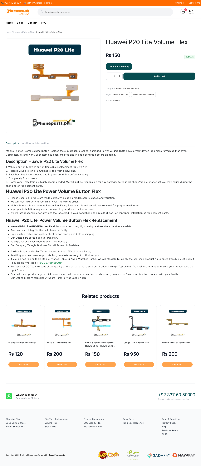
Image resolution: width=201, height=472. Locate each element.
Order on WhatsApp (119, 66)
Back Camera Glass (16, 423)
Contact (32, 22)
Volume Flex (51, 423)
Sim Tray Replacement (56, 419)
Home (9, 22)
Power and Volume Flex (23, 32)
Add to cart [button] (24, 364)
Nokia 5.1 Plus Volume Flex (59, 342)
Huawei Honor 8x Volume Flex (176, 342)
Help (164, 426)
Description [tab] (13, 143)
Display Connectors (94, 419)
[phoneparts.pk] (18, 12)
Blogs (20, 22)
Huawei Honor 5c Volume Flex (22, 342)
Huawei (116, 100)
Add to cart (159, 76)
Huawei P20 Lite (120, 94)
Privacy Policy (169, 423)
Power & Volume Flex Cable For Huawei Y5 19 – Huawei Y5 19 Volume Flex (99, 344)
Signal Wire (50, 426)
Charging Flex (13, 419)
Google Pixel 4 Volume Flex (136, 342)
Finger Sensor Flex (15, 426)
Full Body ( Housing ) (133, 423)
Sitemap (179, 2)
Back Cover (129, 419)
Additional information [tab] (35, 143)
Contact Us (194, 2)
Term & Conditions (171, 419)
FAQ (43, 22)
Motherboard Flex (93, 426)
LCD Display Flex (92, 423)
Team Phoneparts (57, 455)
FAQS (165, 434)
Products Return (170, 430)
